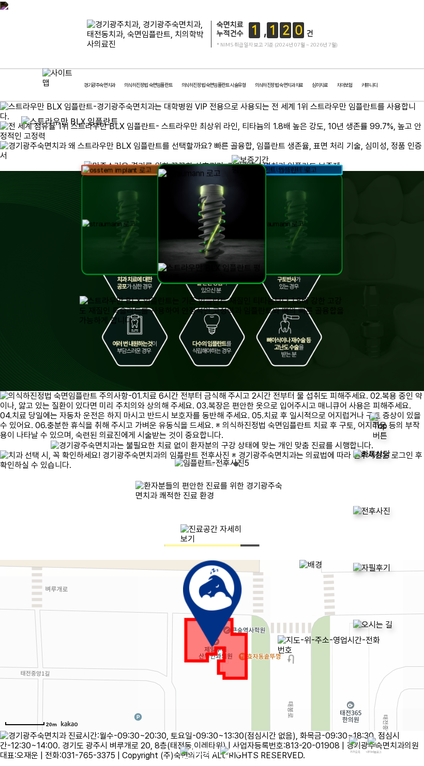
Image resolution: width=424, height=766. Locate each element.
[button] (360, 166)
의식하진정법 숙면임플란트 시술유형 (213, 85)
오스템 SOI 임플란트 (371, 121)
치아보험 (344, 85)
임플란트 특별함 (54, 121)
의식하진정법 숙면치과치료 (279, 85)
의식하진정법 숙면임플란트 (148, 85)
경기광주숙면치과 (99, 85)
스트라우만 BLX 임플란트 (244, 121)
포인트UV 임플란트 (307, 121)
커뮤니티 (369, 85)
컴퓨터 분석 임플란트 (181, 121)
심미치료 (319, 85)
